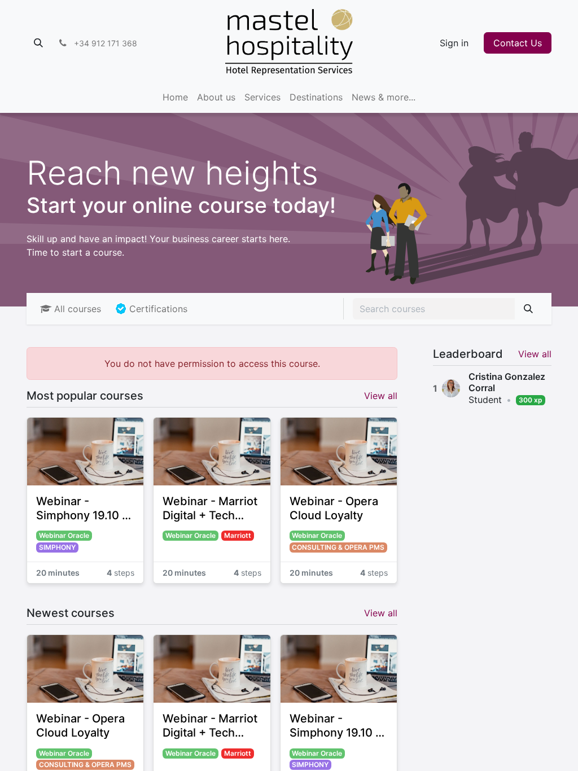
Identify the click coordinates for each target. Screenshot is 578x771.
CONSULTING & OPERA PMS (338, 547)
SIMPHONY (57, 547)
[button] (38, 43)
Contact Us (517, 43)
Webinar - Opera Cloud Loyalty (334, 508)
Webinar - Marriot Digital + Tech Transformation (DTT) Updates (210, 508)
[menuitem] (175, 97)
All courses (77, 308)
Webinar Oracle (64, 535)
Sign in (454, 43)
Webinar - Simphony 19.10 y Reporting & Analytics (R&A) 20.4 (82, 508)
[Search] (528, 308)
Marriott (237, 535)
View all (534, 354)
